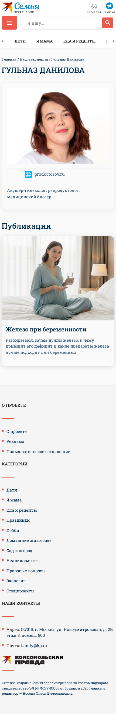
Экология (16, 580)
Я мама (44, 41)
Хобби (12, 530)
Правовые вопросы (26, 570)
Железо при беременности (46, 329)
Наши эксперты (34, 59)
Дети (20, 41)
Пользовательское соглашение (38, 451)
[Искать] (107, 22)
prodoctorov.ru (50, 174)
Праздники (18, 520)
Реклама (15, 441)
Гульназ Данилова (67, 59)
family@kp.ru (34, 645)
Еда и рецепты (79, 41)
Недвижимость (22, 560)
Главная (9, 59)
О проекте (16, 431)
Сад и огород (19, 550)
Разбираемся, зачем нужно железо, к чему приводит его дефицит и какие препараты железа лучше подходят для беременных (57, 346)
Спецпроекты (20, 590)
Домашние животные (29, 540)
